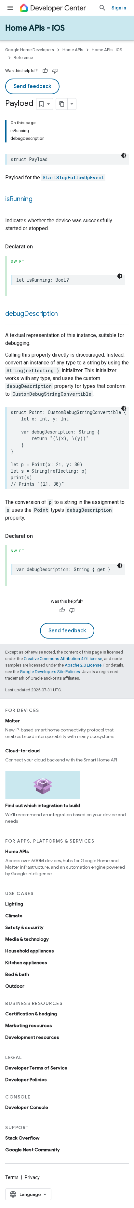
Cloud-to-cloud (22, 751)
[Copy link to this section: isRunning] (39, 199)
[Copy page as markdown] (62, 104)
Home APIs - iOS (35, 28)
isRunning (19, 199)
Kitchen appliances (26, 962)
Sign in (119, 7)
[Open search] (102, 8)
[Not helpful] (55, 71)
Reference (23, 57)
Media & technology (27, 939)
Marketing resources (28, 1025)
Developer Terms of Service (36, 1068)
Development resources (32, 1037)
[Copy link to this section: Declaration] (39, 247)
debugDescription (31, 314)
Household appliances (29, 951)
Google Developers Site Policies (50, 671)
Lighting (14, 904)
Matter (12, 721)
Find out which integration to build (42, 805)
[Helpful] (45, 71)
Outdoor (14, 986)
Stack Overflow (22, 1138)
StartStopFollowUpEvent (73, 177)
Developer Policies (26, 1080)
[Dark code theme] (123, 155)
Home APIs (72, 49)
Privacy (32, 1177)
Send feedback (32, 86)
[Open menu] (10, 8)
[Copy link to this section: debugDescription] (64, 314)
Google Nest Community (32, 1150)
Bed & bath (17, 974)
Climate (13, 916)
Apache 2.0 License (83, 665)
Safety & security (24, 927)
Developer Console (26, 1107)
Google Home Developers (29, 49)
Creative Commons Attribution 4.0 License (63, 658)
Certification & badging (31, 1014)
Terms (12, 1177)
